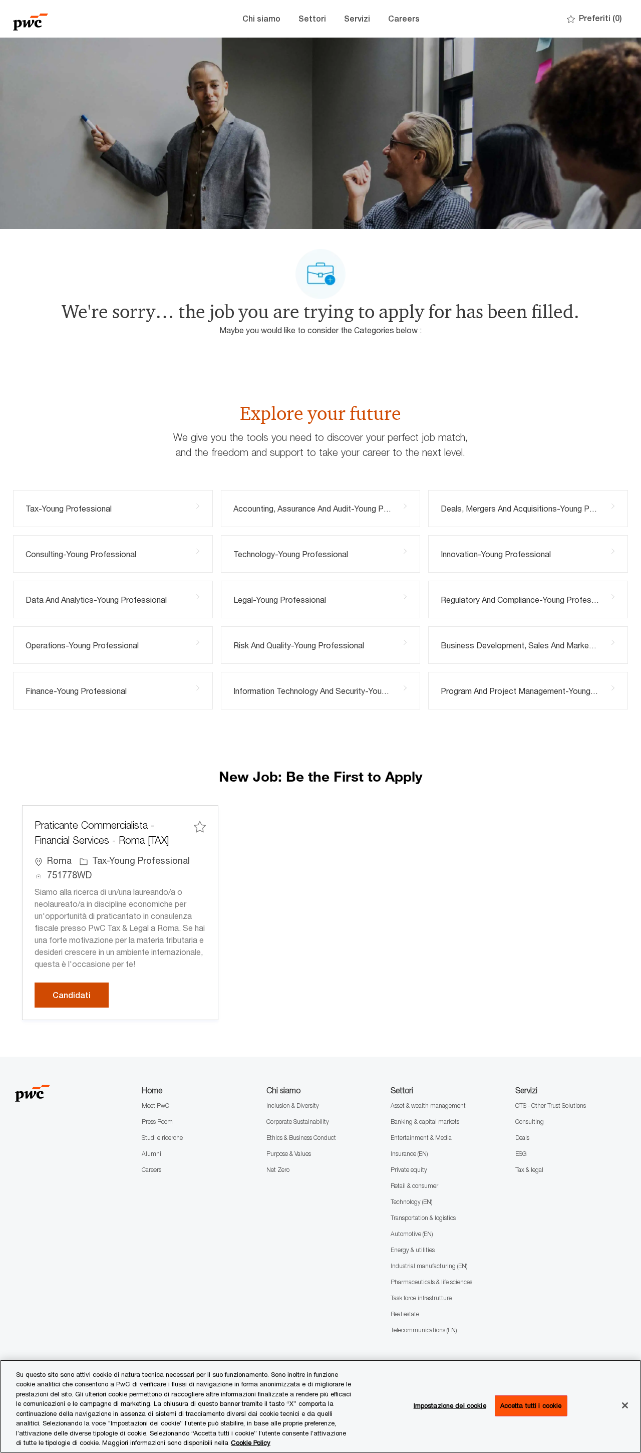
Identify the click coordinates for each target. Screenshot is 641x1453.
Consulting (529, 1121)
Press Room (157, 1121)
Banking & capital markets (425, 1121)
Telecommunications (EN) (424, 1330)
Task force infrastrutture (421, 1298)
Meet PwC (155, 1105)
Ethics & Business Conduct (301, 1137)
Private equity (409, 1169)
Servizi (357, 19)
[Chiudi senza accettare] (625, 1405)
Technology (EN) (411, 1201)
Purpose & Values (288, 1153)
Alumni (151, 1153)
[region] (320, 1406)
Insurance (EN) (409, 1153)
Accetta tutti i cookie (531, 1405)
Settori (312, 19)
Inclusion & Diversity (292, 1105)
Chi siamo (261, 19)
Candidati (81, 995)
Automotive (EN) (412, 1234)
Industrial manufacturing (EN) (429, 1266)
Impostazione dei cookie (450, 1405)
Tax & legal (529, 1169)
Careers (404, 19)
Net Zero (277, 1169)
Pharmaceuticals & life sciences (431, 1282)
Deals (522, 1137)
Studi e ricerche (162, 1137)
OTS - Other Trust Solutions (550, 1105)
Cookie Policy (250, 1442)
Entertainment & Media (421, 1137)
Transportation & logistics (423, 1218)
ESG (521, 1153)
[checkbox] (200, 826)
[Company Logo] (63, 19)
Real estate (405, 1314)
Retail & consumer (414, 1185)
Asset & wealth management (428, 1105)
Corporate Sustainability (297, 1121)
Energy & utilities (413, 1250)
